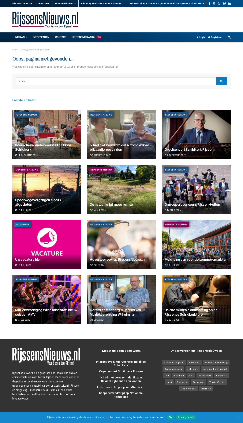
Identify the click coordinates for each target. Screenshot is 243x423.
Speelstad (221, 375)
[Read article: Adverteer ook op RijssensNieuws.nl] (121, 244)
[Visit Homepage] (45, 20)
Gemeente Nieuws (27, 169)
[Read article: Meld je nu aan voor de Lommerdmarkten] (196, 244)
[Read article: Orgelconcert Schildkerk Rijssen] (196, 134)
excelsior (179, 375)
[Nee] (238, 417)
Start (14, 49)
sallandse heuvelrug (216, 362)
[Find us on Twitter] (219, 3)
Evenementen (41, 37)
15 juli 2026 (24, 265)
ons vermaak (188, 388)
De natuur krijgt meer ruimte (111, 204)
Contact (60, 37)
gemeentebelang (173, 369)
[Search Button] (229, 37)
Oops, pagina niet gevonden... (36, 49)
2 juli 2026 (172, 320)
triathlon (206, 388)
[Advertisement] (161, 19)
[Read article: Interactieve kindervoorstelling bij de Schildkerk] (46, 134)
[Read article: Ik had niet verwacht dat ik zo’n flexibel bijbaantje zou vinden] (121, 134)
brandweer (198, 382)
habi (169, 382)
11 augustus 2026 (27, 155)
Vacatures (22, 224)
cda (191, 375)
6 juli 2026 (23, 320)
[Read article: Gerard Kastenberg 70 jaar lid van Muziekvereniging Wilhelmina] (121, 299)
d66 (167, 375)
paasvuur (194, 362)
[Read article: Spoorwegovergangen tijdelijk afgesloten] (46, 189)
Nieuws (20, 37)
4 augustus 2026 (176, 155)
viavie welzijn (217, 382)
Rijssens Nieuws (27, 114)
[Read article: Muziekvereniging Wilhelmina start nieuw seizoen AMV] (46, 299)
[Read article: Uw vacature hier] (46, 244)
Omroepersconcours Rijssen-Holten (192, 204)
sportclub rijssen (174, 362)
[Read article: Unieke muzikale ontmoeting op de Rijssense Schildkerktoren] (196, 299)
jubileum (192, 369)
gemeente (182, 382)
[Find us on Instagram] (214, 3)
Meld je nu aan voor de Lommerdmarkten (196, 259)
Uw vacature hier (28, 259)
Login (202, 37)
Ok (170, 417)
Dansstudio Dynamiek (215, 369)
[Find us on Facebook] (209, 3)
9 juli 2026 (98, 265)
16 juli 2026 (24, 210)
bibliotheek (204, 375)
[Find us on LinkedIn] (229, 3)
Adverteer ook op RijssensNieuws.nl (117, 259)
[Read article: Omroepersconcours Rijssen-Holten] (196, 189)
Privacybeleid (186, 417)
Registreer (216, 37)
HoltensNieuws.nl (86, 37)
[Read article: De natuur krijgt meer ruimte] (121, 189)
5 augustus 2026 (101, 155)
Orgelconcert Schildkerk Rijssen (189, 149)
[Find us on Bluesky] (224, 3)
